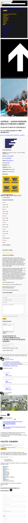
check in (5, 10)
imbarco (8, 10)
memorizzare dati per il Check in (8, 447)
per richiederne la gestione (7, 252)
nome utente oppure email (6, 444)
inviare (4, 318)
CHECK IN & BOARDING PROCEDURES (12, 421)
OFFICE (5, 21)
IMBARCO (3, 448)
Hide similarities (7, 459)
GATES (4, 16)
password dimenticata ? (20, 447)
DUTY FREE (6, 17)
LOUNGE (5, 18)
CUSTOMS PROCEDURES (9, 423)
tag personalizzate (6, 197)
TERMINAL (6, 15)
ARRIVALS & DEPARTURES (9, 14)
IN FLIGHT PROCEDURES (9, 422)
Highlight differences (8, 460)
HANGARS (5, 19)
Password (2, 446)
